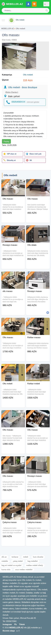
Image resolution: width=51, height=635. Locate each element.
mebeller (5, 561)
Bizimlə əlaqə (9, 631)
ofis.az (4, 557)
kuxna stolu (6, 570)
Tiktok (22, 624)
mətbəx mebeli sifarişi (34, 565)
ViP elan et (11, 154)
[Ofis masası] (13, 182)
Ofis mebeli (20, 28)
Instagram (7, 624)
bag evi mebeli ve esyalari (11, 565)
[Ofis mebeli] (13, 367)
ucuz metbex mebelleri (23, 570)
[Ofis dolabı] (38, 228)
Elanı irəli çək (35, 154)
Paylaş (6, 141)
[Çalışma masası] (13, 506)
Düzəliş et (11, 160)
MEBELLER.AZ (7, 28)
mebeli (25, 557)
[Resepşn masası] (13, 228)
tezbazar (15, 557)
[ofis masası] (13, 275)
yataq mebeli (18, 561)
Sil (31, 160)
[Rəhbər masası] (38, 321)
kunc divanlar (38, 557)
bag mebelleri (33, 561)
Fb (15, 624)
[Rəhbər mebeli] (38, 367)
